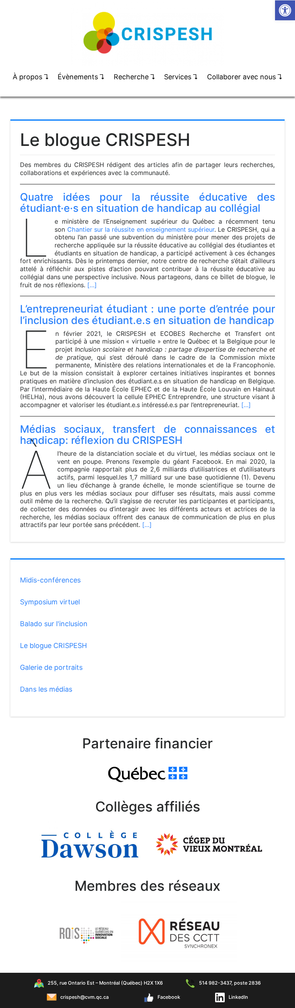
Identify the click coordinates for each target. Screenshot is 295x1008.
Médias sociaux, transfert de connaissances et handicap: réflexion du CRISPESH (147, 435)
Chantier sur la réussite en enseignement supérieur (140, 229)
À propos (31, 77)
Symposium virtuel (50, 602)
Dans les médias (46, 689)
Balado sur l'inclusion (54, 624)
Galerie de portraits (51, 667)
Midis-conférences (50, 580)
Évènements (81, 77)
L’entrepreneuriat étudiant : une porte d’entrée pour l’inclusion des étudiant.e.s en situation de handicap (147, 315)
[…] (92, 285)
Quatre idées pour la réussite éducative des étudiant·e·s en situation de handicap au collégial (147, 203)
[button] (285, 10)
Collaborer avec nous (245, 77)
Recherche (135, 77)
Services (181, 77)
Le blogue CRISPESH (53, 645)
